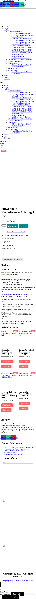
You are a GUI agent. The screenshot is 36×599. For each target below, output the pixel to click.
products (6, 30)
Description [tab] (8, 259)
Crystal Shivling (16, 73)
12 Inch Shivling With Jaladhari (21, 47)
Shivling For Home (17, 54)
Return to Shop (17, 594)
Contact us (7, 79)
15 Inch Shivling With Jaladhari (21, 49)
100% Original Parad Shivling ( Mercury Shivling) (21, 65)
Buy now (23, 226)
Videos (6, 75)
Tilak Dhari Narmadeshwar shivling (22, 52)
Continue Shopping (10, 597)
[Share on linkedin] (18, 255)
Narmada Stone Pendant (15, 61)
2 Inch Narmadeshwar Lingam (21, 33)
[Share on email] (18, 257)
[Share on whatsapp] (18, 253)
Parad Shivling (12, 63)
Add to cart (12, 226)
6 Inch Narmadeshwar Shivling (21, 45)
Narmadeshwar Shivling (15, 31)
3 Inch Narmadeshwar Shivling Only (23, 40)
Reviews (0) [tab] (18, 259)
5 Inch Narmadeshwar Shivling (21, 44)
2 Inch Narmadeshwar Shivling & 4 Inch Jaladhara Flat (22, 36)
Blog (5, 77)
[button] (18, 82)
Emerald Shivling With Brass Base (22, 72)
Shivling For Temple (18, 56)
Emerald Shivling (13, 70)
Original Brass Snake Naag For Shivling (20, 59)
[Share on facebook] (18, 252)
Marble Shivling (12, 68)
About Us (7, 28)
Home (6, 26)
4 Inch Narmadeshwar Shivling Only (23, 42)
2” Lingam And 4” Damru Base (21, 38)
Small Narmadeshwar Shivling (21, 58)
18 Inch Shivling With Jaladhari (21, 51)
